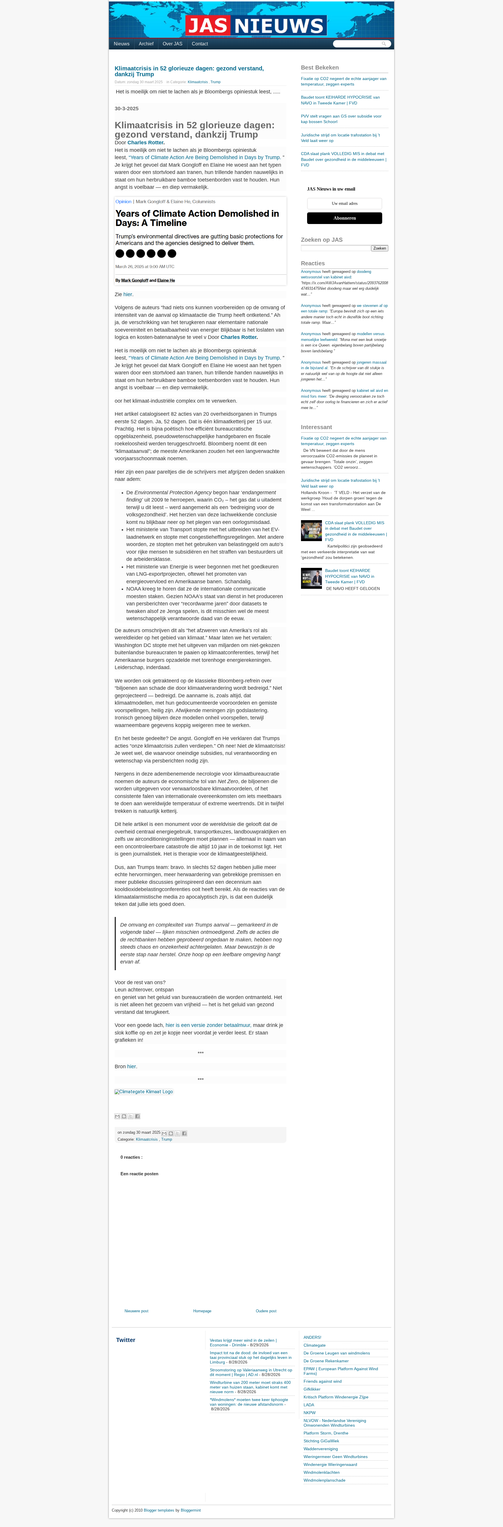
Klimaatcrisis (198, 82)
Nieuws (122, 43)
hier (127, 294)
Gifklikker (312, 1389)
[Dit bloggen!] (124, 1116)
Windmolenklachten (322, 1472)
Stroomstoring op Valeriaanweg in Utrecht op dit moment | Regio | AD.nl (251, 1372)
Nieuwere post (136, 1311)
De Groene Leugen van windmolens (337, 1353)
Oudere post (266, 1311)
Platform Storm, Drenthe (326, 1433)
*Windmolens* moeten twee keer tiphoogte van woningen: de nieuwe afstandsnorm (249, 1402)
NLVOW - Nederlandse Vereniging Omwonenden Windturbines (335, 1423)
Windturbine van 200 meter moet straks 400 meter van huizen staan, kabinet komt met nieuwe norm (250, 1387)
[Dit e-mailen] (117, 1116)
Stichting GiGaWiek (321, 1441)
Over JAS (173, 43)
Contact (200, 43)
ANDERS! (312, 1337)
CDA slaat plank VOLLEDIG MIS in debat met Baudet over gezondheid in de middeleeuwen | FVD (344, 159)
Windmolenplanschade (325, 1480)
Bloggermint (191, 1510)
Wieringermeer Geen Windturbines (336, 1456)
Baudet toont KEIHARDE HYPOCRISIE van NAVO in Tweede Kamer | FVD (349, 576)
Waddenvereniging (321, 1448)
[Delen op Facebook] (137, 1116)
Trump (215, 82)
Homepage (202, 1311)
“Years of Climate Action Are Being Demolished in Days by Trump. (205, 157)
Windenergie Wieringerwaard (330, 1464)
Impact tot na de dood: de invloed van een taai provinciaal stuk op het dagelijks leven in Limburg (251, 1357)
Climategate (315, 1345)
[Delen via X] (131, 1116)
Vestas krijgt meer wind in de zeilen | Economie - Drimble (243, 1342)
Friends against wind (323, 1381)
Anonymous (311, 271)
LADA (309, 1404)
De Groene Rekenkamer (326, 1361)
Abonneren (345, 218)
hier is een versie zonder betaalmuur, (209, 1025)
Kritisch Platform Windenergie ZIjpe (336, 1397)
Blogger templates (160, 1510)
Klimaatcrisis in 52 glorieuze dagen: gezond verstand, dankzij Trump (189, 71)
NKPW (310, 1412)
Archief (146, 43)
